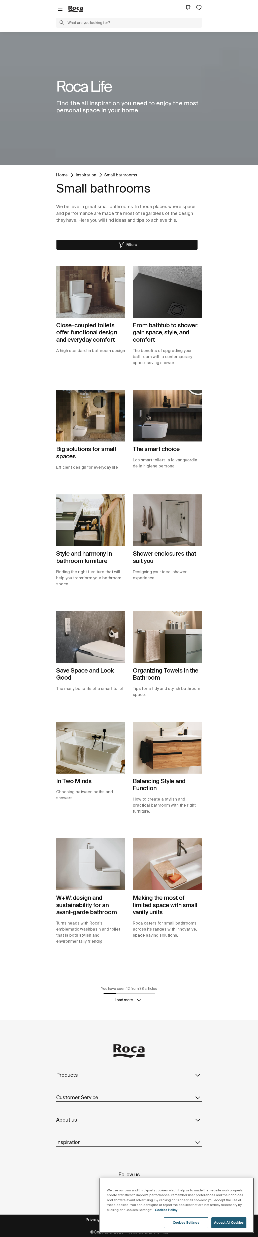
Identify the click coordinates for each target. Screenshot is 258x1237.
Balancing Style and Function (159, 785)
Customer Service (77, 1097)
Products (67, 1075)
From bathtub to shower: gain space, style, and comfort (165, 332)
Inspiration (86, 174)
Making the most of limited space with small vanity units (165, 905)
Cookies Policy (166, 1210)
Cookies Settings (186, 1222)
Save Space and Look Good (85, 674)
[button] (62, 23)
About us (66, 1120)
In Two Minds (73, 781)
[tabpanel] (129, 98)
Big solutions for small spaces (86, 453)
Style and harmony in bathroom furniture (84, 557)
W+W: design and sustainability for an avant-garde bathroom (86, 905)
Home (62, 174)
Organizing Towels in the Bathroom (165, 674)
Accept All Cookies (229, 1222)
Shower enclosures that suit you (164, 557)
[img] (90, 292)
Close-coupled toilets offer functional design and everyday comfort (86, 332)
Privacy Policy (98, 1219)
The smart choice (156, 449)
